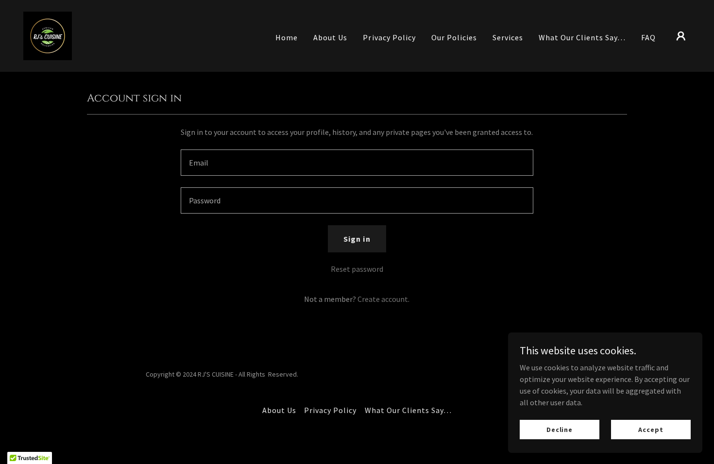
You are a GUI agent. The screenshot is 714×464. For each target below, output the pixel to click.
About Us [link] (330, 37)
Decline (559, 429)
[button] (681, 36)
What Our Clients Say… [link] (582, 37)
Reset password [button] (357, 269)
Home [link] (286, 37)
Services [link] (508, 37)
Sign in (356, 239)
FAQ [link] (648, 37)
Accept (650, 429)
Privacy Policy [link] (389, 37)
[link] (47, 35)
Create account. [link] (383, 299)
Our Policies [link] (454, 37)
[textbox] (357, 162)
